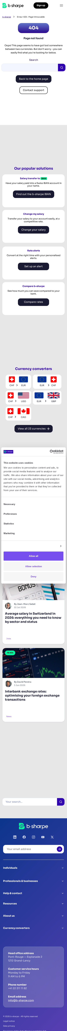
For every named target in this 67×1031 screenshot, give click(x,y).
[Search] (61, 802)
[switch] (59, 513)
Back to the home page (33, 79)
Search (33, 60)
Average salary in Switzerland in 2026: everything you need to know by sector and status (33, 618)
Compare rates (33, 302)
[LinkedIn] (15, 837)
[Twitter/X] (52, 837)
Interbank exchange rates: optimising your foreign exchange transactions (32, 696)
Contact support (33, 90)
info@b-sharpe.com (21, 1000)
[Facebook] (24, 837)
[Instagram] (33, 837)
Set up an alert (33, 266)
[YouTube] (43, 837)
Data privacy (9, 1026)
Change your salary (33, 229)
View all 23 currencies (32, 428)
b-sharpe (6, 17)
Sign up (41, 5)
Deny (33, 576)
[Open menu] (61, 5)
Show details (50, 546)
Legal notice (9, 1021)
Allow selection (33, 566)
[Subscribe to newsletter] (59, 849)
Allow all (33, 556)
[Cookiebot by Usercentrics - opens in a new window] (49, 452)
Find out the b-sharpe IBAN (33, 194)
